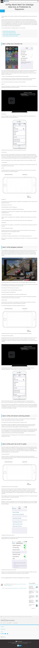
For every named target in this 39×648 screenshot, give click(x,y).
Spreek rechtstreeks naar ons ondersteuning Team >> (19, 588)
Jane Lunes (18, 584)
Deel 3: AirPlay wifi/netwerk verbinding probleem (11, 34)
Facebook (1, 633)
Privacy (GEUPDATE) (14, 642)
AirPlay (1, 10)
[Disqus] (14, 602)
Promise (30, 642)
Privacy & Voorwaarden (25, 642)
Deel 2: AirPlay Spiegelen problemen (9, 32)
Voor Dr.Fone (9, 642)
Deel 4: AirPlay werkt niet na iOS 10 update (10, 35)
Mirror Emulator (23, 584)
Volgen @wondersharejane (8, 585)
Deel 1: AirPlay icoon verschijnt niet (9, 31)
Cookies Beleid (20, 642)
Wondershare (19, 641)
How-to (3, 616)
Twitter (3, 633)
